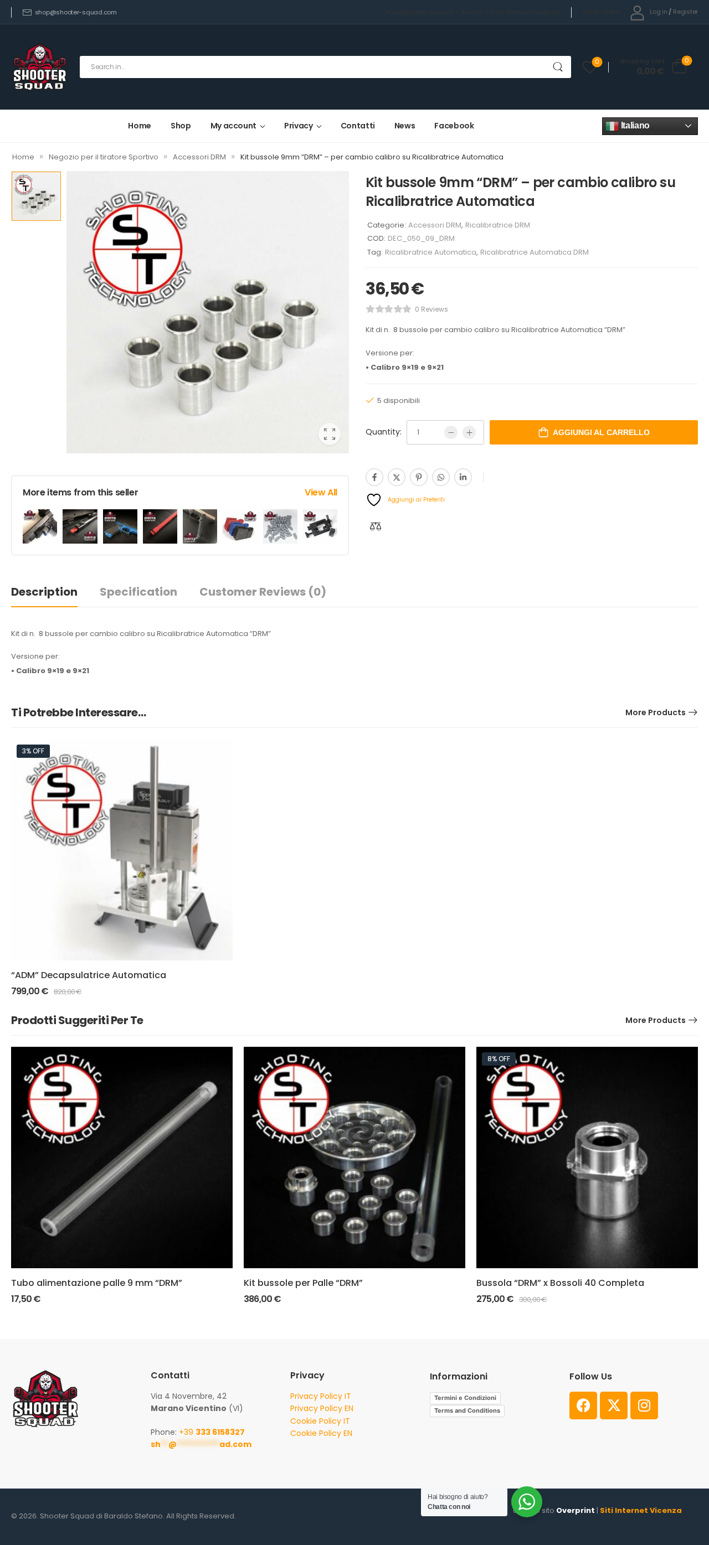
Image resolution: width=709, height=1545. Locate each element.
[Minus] (451, 432)
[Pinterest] (419, 477)
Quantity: (384, 431)
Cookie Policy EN (321, 1433)
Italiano (634, 125)
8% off (498, 1058)
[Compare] (376, 526)
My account (435, 12)
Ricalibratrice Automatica (430, 252)
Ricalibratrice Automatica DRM (534, 252)
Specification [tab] (138, 592)
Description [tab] (44, 592)
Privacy (471, 12)
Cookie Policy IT (320, 1421)
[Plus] (469, 432)
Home (394, 12)
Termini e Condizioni (465, 1398)
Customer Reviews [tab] (262, 592)
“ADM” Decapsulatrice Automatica (88, 975)
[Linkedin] (463, 477)
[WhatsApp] (441, 477)
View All (321, 492)
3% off (33, 751)
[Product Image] (207, 312)
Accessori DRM (199, 157)
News (523, 12)
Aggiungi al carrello (601, 432)
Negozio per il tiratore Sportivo (103, 157)
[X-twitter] (614, 1405)
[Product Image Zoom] (329, 434)
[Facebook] (374, 477)
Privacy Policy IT (320, 1396)
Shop (410, 12)
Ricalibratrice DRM (497, 225)
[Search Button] (557, 67)
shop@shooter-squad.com (76, 12)
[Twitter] (396, 477)
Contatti (502, 12)
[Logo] (40, 67)
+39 (212, 1432)
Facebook (546, 12)
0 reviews (431, 309)
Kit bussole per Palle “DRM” (303, 1283)
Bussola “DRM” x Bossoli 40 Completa (560, 1283)
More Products (655, 712)
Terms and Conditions (467, 1410)
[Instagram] (644, 1405)
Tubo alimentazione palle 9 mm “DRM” (96, 1283)
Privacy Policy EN (321, 1408)
